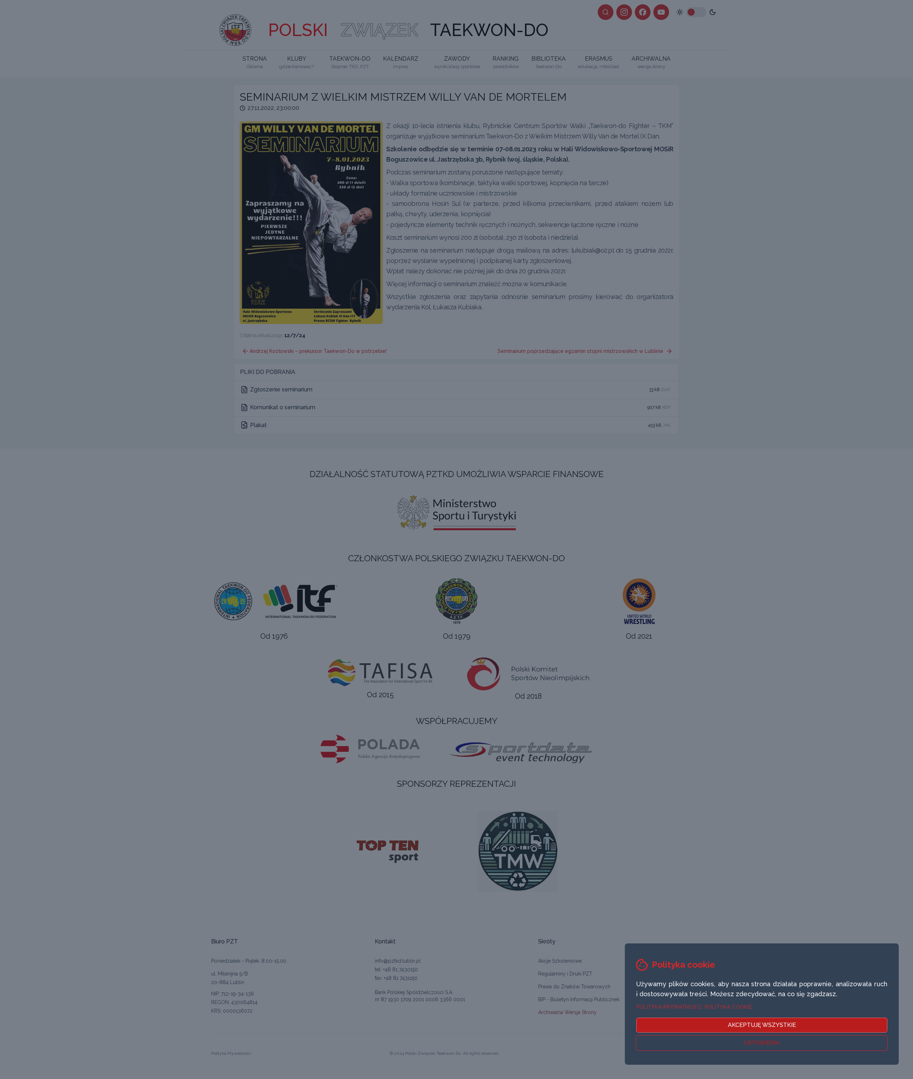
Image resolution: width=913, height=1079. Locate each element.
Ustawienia (762, 1042)
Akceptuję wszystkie (762, 1025)
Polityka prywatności (669, 1007)
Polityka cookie (728, 1007)
